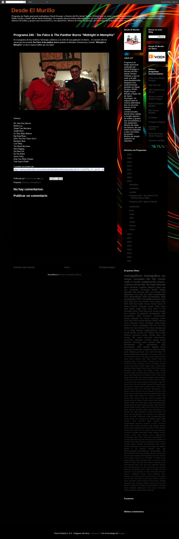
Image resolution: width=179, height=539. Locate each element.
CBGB (154, 321)
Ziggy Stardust (153, 421)
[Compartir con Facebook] (58, 178)
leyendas (148, 455)
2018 (129, 234)
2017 (129, 238)
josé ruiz (156, 453)
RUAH (141, 403)
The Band (149, 412)
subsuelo (146, 483)
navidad (146, 347)
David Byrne (134, 366)
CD (164, 361)
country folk (129, 337)
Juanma (149, 384)
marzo (132, 222)
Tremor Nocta (129, 419)
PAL (146, 398)
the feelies (141, 485)
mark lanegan (129, 458)
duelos (162, 290)
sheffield (162, 481)
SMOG (143, 407)
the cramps (145, 318)
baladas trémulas (159, 425)
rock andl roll (150, 352)
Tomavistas (141, 416)
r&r (145, 472)
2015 (129, 246)
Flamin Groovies (149, 373)
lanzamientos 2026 (132, 347)
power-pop (127, 469)
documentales (159, 337)
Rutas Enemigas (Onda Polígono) (156, 134)
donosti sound (139, 439)
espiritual (140, 444)
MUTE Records (129, 393)
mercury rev (139, 458)
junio (131, 210)
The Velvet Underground (155, 328)
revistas (143, 474)
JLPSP (126, 379)
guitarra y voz (130, 448)
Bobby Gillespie (148, 361)
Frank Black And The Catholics (140, 375)
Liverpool (138, 391)
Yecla (134, 421)
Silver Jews (148, 409)
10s (125, 290)
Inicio (67, 267)
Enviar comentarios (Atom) (70, 275)
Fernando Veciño (149, 290)
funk (133, 446)
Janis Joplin (133, 379)
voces (149, 488)
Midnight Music (156, 393)
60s (143, 284)
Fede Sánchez (157, 284)
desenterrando (129, 439)
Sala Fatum (151, 407)
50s (134, 292)
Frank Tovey (156, 375)
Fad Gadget (148, 370)
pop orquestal (160, 467)
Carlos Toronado (131, 323)
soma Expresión (137, 483)
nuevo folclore (148, 462)
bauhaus (138, 428)
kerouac (162, 453)
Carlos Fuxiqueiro (138, 363)
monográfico (152, 275)
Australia (141, 321)
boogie (162, 333)
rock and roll (140, 294)
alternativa (128, 294)
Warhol (158, 419)
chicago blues (155, 335)
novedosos (147, 316)
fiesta (157, 444)
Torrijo (148, 416)
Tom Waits (133, 416)
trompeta (133, 488)
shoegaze (127, 483)
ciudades (156, 432)
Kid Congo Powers (159, 384)
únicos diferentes (148, 490)
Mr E (146, 396)
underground (141, 488)
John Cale (158, 382)
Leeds (132, 391)
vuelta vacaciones (130, 490)
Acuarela (152, 357)
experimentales (149, 444)
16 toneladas (153, 354)
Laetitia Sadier (160, 386)
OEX (142, 398)
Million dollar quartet (136, 396)
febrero (132, 225)
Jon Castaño (142, 384)
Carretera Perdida (156, 140)
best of (152, 428)
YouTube (142, 421)
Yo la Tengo (129, 330)
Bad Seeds (138, 304)
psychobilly (154, 469)
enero (132, 229)
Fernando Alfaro (129, 373)
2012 (129, 257)
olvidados (157, 462)
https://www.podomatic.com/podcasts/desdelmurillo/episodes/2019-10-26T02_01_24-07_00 (59, 169)
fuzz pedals (143, 446)
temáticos (156, 299)
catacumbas (143, 432)
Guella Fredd (153, 306)
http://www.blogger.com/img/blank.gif (136, 451)
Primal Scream (148, 400)
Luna (163, 391)
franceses (127, 446)
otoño (137, 465)
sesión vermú (129, 354)
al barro (154, 423)
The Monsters (148, 414)
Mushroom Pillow (155, 396)
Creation (162, 363)
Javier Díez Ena (154, 379)
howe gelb (161, 448)
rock (152, 292)
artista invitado (135, 425)
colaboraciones (160, 435)
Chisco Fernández (146, 323)
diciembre (134, 184)
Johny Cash (133, 384)
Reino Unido (148, 403)
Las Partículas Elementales (150, 389)
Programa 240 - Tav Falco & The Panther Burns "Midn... (143, 196)
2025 (129, 158)
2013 (129, 253)
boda (157, 333)
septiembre (134, 206)
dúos (154, 439)
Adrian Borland (160, 357)
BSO (144, 359)
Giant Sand (142, 377)
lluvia (156, 455)
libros (126, 287)
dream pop (148, 439)
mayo (132, 214)
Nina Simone (135, 398)
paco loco (147, 465)
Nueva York (160, 292)
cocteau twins (148, 435)
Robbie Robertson (130, 405)
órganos (139, 490)
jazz (151, 453)
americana (161, 423)
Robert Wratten (142, 405)
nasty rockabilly (141, 460)
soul (137, 354)
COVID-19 (127, 363)
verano (137, 284)
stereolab (134, 318)
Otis (151, 325)
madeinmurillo (149, 282)
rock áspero (161, 476)
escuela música (130, 444)
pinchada (131, 467)
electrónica (128, 340)
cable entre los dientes (142, 430)
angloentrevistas (151, 330)
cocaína (126, 435)
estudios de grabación (138, 314)
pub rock (162, 469)
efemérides (160, 439)
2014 (129, 249)
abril (131, 218)
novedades (139, 279)
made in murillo (132, 282)
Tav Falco (134, 412)
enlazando (150, 442)
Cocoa (148, 363)
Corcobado (155, 363)
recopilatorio (135, 474)
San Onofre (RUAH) (154, 111)
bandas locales (129, 428)
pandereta (155, 465)
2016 (129, 242)
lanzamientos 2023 (132, 316)
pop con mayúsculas (148, 467)
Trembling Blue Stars (158, 416)
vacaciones (144, 354)
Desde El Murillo (33, 10)
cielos (150, 432)
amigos (128, 279)
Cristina (126, 366)
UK (147, 419)
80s (148, 279)
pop (163, 287)
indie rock (160, 342)
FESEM (134, 306)
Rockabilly (128, 311)
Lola (143, 391)
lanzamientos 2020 (138, 297)
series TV (161, 352)
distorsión (148, 337)
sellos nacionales (130, 481)
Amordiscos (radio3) (154, 128)
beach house (145, 428)
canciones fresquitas (131, 432)
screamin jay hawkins (150, 478)
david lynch (138, 437)
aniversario (147, 311)
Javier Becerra (143, 379)
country (156, 311)
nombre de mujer (130, 462)
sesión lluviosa (154, 481)
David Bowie (160, 323)
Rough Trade (152, 405)
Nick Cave (147, 309)
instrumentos (139, 453)
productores (138, 350)
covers (139, 337)
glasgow (162, 446)
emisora (143, 442)
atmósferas (145, 425)
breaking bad (128, 430)
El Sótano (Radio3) (157, 122)
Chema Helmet (150, 304)
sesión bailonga (142, 481)
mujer (163, 458)
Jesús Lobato (137, 382)
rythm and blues (136, 478)
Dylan (149, 368)
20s (137, 357)
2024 (129, 162)
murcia (126, 460)
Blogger (121, 533)
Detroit (144, 368)
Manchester (140, 393)
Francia (158, 373)
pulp (125, 472)
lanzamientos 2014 (138, 455)
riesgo (149, 474)
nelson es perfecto (153, 460)
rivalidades (156, 474)
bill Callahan (149, 333)
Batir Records (155, 85)
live (153, 455)
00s (154, 279)
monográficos (35, 182)
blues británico (160, 428)
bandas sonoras (136, 333)
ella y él (138, 442)
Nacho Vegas (135, 309)
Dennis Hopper (136, 368)
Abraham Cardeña (138, 287)
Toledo (126, 416)
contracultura (128, 437)
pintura (137, 467)
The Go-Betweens (135, 414)
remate (127, 318)
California (161, 321)
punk (126, 352)
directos (25, 182)
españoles (139, 340)
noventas (140, 462)
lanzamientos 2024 (156, 297)
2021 (129, 173)
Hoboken (162, 377)
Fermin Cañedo (159, 370)
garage (155, 340)
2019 (129, 181)
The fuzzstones (159, 414)
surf (159, 483)
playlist (158, 302)
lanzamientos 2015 (156, 345)
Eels (134, 370)
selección (162, 478)
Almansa (138, 359)
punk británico (138, 472)
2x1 (140, 357)
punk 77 (130, 472)
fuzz (136, 446)
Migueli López (154, 287)
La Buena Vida (138, 386)
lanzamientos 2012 (133, 345)
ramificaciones (159, 316)
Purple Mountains (159, 400)
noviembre (134, 188)
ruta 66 (126, 478)
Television (141, 412)
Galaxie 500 (133, 377)
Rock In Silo (159, 309)
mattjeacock (95, 533)
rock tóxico (152, 476)
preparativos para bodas (141, 469)
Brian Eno (158, 361)
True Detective (140, 419)
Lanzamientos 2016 (131, 389)
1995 (160, 354)
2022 (129, 170)
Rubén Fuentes (135, 407)
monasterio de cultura (153, 458)
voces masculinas (158, 488)
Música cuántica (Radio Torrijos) (156, 97)
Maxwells (147, 393)
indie (163, 451)
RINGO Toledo (129, 403)
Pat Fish (157, 325)
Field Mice (139, 373)
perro (126, 467)
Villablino (152, 419)
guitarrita (151, 448)
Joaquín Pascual (148, 382)
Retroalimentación (159, 403)
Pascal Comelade (155, 398)
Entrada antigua (107, 267)
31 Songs (153, 117)
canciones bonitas (140, 335)
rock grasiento (136, 476)
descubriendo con (159, 437)
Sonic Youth (138, 311)
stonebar (128, 292)
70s (148, 284)
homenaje (137, 342)
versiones (155, 318)
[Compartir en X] (56, 178)
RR (136, 403)
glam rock (155, 446)
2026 (129, 154)
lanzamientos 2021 (146, 302)
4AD (146, 357)
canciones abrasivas (158, 430)
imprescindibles (155, 451)
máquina (132, 460)
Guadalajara (144, 325)
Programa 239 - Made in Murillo (143, 202)
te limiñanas (133, 485)
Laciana (152, 386)
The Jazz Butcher (137, 328)
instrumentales (129, 453)
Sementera (139, 409)
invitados (147, 453)
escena (157, 442)
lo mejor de (161, 455)
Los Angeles (149, 391)
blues (136, 302)
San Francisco (160, 407)
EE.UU (153, 368)
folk (147, 292)
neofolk (163, 460)
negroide (155, 347)
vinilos (162, 318)
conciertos (134, 290)
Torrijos (161, 279)
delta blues (148, 437)
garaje (149, 446)
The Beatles (158, 412)
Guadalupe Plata (152, 377)
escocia (162, 442)
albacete (139, 330)
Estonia (139, 370)
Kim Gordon (128, 386)
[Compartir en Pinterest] (61, 178)
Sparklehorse (157, 409)
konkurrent (127, 455)
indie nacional (148, 342)
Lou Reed (158, 391)
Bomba (148, 321)
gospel (162, 340)
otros (141, 465)
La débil (146, 386)
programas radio (150, 350)
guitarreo (143, 448)
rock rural (145, 476)
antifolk (126, 425)
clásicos (162, 432)
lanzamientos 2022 (157, 314)
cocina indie (136, 435)
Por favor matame (135, 400)
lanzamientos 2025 (132, 299)
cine (163, 335)
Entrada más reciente (24, 267)
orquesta (131, 465)
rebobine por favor (136, 352)
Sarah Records (129, 409)
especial (148, 340)
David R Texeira (131, 325)
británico (127, 335)
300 (143, 357)
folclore (163, 444)
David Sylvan (145, 366)
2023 (129, 166)
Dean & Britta (156, 366)
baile (150, 425)
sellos (150, 294)
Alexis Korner (129, 359)
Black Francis (137, 361)
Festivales (142, 306)
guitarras (127, 342)
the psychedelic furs (152, 485)
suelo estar (154, 483)
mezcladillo (147, 299)
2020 (129, 177)
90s (163, 276)
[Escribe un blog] (53, 178)
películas (162, 465)
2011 (129, 261)
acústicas (146, 423)
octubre (133, 192)
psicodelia (161, 350)
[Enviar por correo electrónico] (50, 178)
